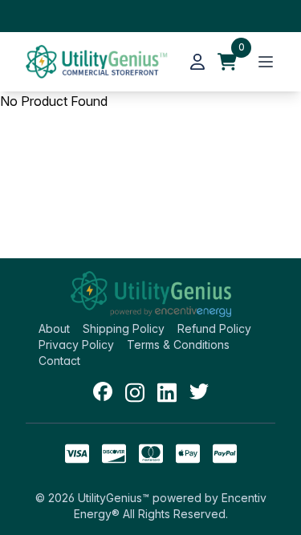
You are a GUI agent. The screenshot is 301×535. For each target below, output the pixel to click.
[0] (227, 61)
